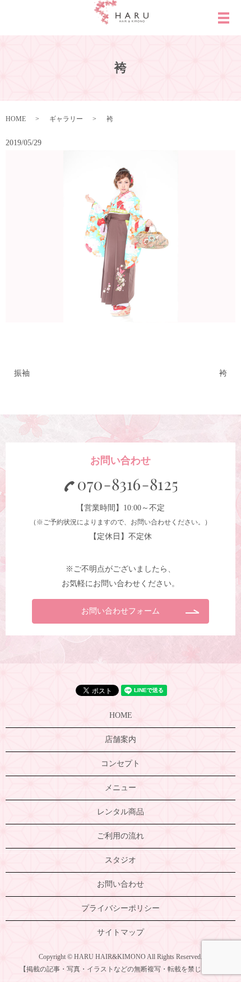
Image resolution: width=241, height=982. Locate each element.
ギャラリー (66, 119)
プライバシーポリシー (120, 908)
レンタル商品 (120, 812)
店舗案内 (120, 739)
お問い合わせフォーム (120, 611)
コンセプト (120, 763)
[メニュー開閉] (223, 18)
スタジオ (120, 860)
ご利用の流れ (120, 836)
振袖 (22, 373)
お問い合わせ (120, 884)
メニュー (120, 787)
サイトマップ (120, 932)
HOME (16, 119)
